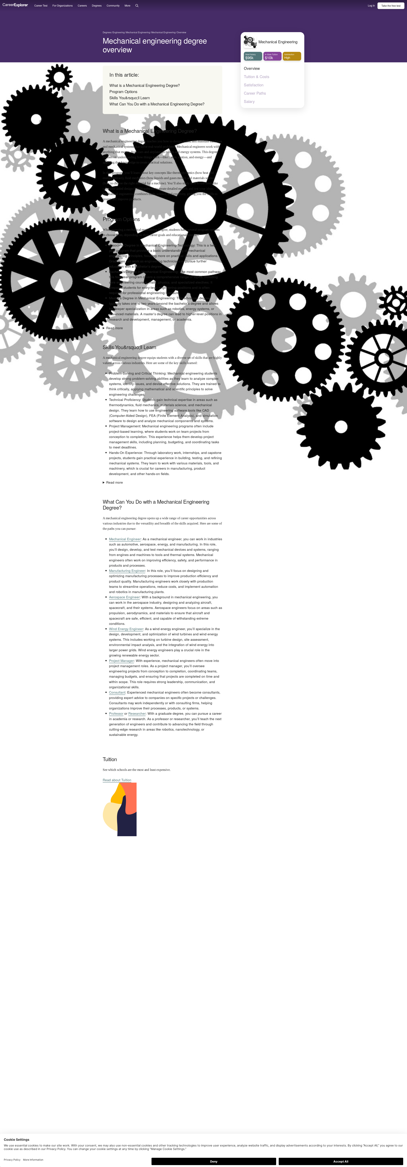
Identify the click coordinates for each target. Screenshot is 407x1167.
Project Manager (121, 660)
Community (113, 5)
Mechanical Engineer (125, 538)
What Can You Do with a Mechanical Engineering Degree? (156, 104)
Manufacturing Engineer (127, 570)
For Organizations (62, 5)
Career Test (40, 5)
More (127, 5)
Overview (252, 68)
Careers (82, 5)
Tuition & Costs (256, 76)
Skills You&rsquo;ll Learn (129, 97)
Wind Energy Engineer (126, 628)
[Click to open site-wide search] (136, 5)
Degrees (97, 5)
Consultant (117, 692)
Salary (249, 101)
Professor (116, 713)
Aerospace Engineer (124, 596)
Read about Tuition (117, 779)
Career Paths (255, 93)
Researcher (137, 713)
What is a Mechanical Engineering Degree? (144, 85)
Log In (371, 5)
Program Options (123, 91)
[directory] (162, 90)
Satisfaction (253, 85)
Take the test (390, 5)
